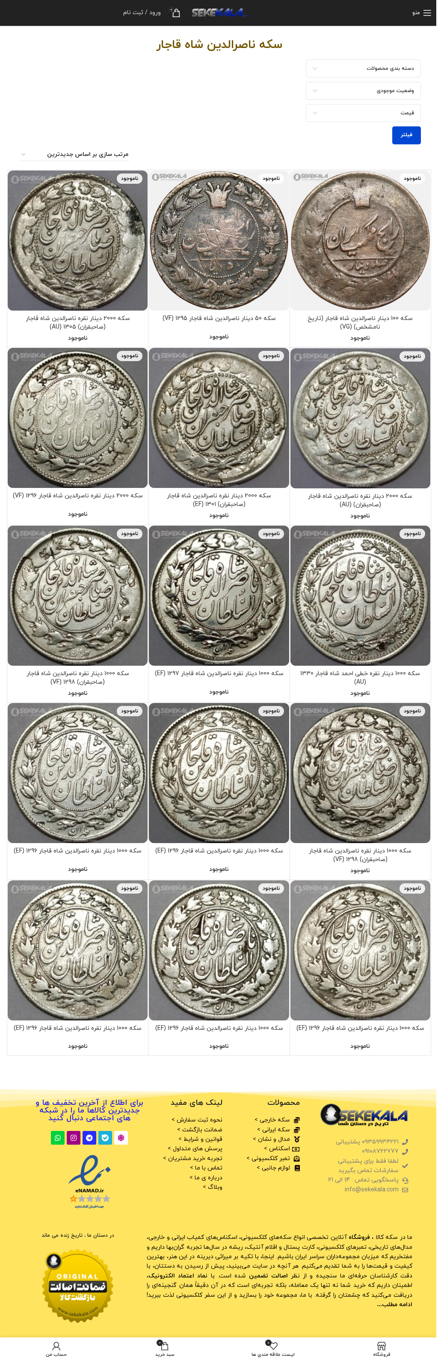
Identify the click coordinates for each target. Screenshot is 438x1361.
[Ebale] (105, 1138)
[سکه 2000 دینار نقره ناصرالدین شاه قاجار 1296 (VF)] (78, 418)
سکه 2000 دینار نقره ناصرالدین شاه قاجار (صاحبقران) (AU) (360, 500)
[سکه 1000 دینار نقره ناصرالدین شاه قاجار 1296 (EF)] (219, 773)
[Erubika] (121, 1138)
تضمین (267, 1276)
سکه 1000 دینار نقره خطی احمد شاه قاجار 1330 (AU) (360, 678)
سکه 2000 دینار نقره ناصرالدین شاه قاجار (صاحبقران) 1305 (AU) (78, 322)
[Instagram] (73, 1138)
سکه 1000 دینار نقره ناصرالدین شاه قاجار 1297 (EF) (219, 674)
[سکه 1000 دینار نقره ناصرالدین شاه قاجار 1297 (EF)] (219, 596)
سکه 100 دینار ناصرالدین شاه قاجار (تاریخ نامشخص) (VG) (360, 322)
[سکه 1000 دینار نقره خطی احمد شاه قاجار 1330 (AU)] (360, 596)
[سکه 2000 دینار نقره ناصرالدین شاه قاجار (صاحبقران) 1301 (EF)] (219, 418)
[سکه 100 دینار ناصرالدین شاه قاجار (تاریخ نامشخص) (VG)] (360, 240)
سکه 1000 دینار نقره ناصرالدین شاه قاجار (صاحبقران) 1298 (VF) (78, 678)
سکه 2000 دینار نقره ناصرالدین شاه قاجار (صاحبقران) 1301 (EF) (219, 500)
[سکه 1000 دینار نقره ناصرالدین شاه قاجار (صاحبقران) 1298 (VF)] (78, 596)
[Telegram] (89, 1138)
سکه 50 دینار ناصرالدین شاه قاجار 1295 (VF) (219, 318)
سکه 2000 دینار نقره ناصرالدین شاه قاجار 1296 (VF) (78, 496)
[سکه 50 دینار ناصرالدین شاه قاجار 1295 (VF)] (219, 240)
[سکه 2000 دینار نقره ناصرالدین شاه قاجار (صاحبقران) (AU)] (360, 418)
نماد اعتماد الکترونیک (177, 1276)
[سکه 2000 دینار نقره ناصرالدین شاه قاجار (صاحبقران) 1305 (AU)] (78, 240)
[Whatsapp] (58, 1138)
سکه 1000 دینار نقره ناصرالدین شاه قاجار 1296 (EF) (219, 851)
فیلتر (406, 135)
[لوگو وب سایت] (219, 12)
